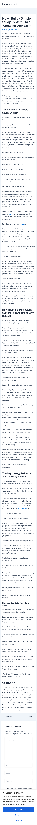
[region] (18, 807)
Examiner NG (9, 4)
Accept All (18, 809)
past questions (22, 508)
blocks (23, 224)
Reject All (18, 820)
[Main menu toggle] (33, 4)
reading (10, 214)
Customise (18, 815)
